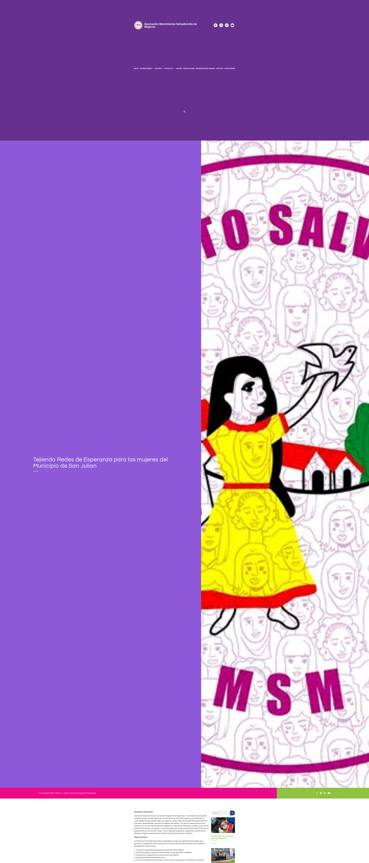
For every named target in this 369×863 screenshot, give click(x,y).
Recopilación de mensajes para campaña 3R (222, 837)
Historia (158, 68)
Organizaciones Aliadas (205, 68)
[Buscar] (232, 813)
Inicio (136, 68)
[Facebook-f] (215, 25)
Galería (179, 68)
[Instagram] (227, 25)
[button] (184, 111)
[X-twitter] (221, 25)
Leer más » (214, 843)
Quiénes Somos (146, 68)
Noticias (219, 68)
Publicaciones (188, 68)
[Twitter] (321, 793)
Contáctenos (229, 68)
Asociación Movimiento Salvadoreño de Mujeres (170, 25)
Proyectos (169, 68)
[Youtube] (232, 25)
